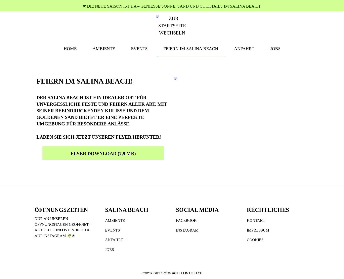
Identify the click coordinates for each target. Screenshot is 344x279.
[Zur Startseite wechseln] (172, 25)
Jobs (109, 249)
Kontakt (256, 220)
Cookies (255, 240)
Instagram (187, 230)
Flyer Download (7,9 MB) (103, 153)
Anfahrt (114, 240)
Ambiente (115, 220)
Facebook (186, 220)
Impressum (258, 230)
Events (112, 230)
